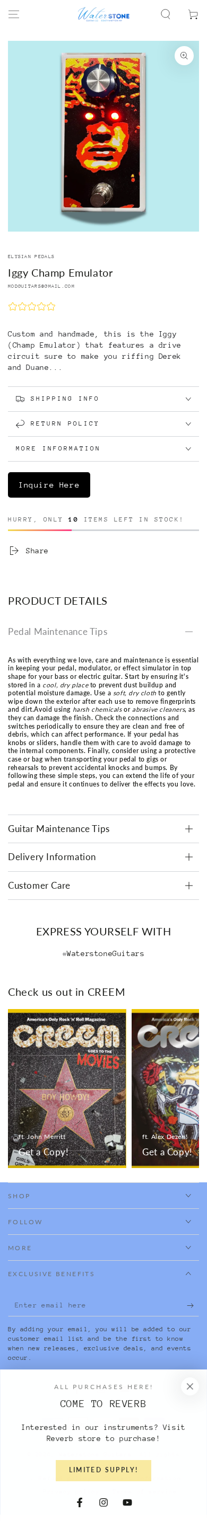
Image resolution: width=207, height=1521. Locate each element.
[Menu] (14, 14)
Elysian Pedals (31, 256)
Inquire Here (49, 484)
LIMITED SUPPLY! (104, 1470)
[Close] (190, 1386)
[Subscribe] (193, 1305)
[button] (165, 14)
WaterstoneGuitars (105, 953)
